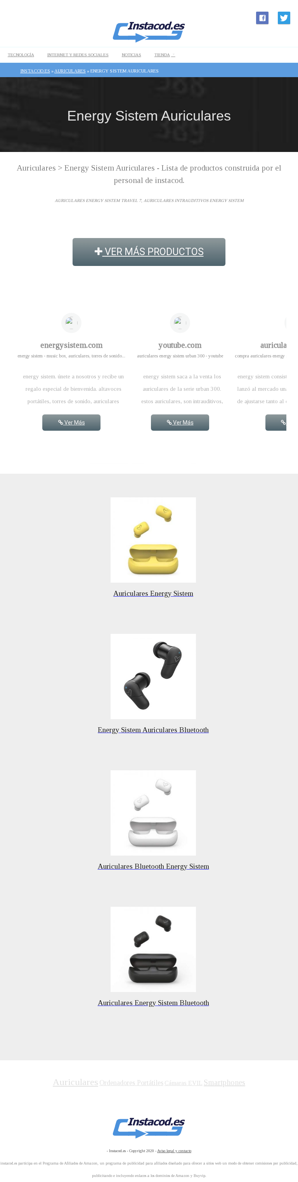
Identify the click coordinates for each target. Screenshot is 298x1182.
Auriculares (75, 1082)
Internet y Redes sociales (78, 54)
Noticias (131, 54)
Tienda (162, 54)
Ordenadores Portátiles (131, 1083)
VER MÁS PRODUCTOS (153, 251)
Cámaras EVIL (184, 1083)
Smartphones (224, 1082)
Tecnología (21, 54)
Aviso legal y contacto (174, 1151)
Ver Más (74, 422)
